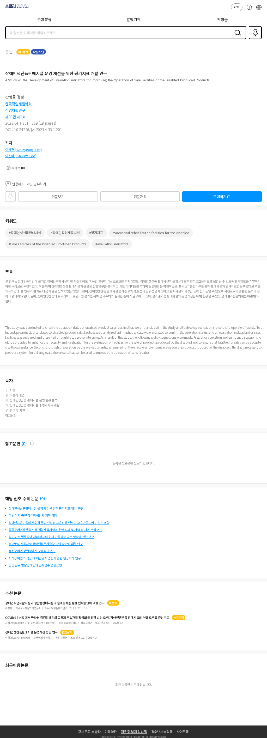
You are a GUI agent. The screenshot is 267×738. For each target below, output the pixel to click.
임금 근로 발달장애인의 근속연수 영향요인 (35, 565)
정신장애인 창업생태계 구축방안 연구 (32, 550)
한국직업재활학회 (18, 103)
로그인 (236, 7)
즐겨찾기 (254, 38)
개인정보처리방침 (134, 731)
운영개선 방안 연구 (31, 632)
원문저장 (140, 196)
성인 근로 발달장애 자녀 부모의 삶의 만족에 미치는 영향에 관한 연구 (51, 536)
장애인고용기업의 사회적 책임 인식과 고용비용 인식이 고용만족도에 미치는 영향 (59, 522)
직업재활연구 (15, 110)
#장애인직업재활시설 (65, 232)
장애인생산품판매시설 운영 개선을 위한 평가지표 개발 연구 (46, 508)
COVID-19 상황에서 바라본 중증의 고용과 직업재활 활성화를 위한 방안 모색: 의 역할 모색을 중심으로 (87, 617)
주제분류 (44, 19)
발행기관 (133, 19)
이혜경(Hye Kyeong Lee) (23, 149)
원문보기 (58, 196)
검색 (236, 36)
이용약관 (111, 731)
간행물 (222, 19)
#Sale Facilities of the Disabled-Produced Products (47, 243)
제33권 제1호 (15, 116)
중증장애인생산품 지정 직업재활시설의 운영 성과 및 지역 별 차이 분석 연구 (55, 529)
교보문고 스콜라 (89, 731)
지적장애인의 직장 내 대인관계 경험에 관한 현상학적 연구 (45, 558)
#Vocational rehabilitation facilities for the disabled (151, 232)
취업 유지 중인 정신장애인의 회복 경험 (33, 515)
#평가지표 (96, 232)
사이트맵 (183, 731)
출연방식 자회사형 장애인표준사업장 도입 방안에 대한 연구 (46, 543)
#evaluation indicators (112, 243)
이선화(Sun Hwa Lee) (20, 155)
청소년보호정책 (162, 731)
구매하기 (220, 196)
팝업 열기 (31, 443)
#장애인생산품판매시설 (25, 232)
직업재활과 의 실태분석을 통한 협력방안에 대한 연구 (55, 603)
